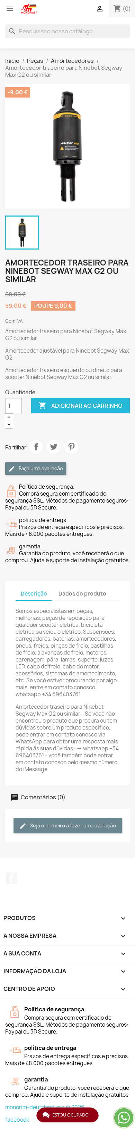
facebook (17, 1119)
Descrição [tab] (34, 593)
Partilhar (36, 447)
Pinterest (71, 447)
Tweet (54, 447)
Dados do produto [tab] (82, 593)
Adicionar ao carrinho (80, 405)
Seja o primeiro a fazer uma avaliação (72, 825)
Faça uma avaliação (40, 468)
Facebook (11, 878)
